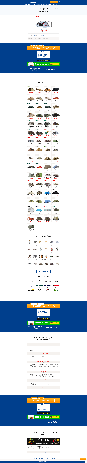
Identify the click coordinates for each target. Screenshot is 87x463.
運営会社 (42, 458)
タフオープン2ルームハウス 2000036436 (46, 245)
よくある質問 (46, 4)
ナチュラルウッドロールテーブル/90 (46, 252)
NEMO (56, 287)
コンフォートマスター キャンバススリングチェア (29, 260)
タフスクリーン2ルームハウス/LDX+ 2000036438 (51, 245)
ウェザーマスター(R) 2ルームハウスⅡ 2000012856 (35, 267)
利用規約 (50, 458)
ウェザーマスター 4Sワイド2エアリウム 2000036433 (29, 252)
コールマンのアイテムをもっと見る (44, 271)
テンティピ (31, 291)
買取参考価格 (42, 4)
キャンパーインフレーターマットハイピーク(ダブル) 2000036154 (35, 245)
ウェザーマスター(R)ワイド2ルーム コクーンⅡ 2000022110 (40, 267)
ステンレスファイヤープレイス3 (35, 259)
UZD (27, 446)
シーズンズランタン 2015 (41, 252)
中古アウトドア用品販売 (54, 4)
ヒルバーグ (39, 287)
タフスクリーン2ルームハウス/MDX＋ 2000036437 (57, 245)
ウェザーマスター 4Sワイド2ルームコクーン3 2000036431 (35, 252)
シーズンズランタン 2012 (46, 259)
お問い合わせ (50, 4)
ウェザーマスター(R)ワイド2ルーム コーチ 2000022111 (52, 267)
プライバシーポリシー (46, 458)
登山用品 (34, 2)
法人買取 (39, 458)
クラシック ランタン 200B (52, 252)
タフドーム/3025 (51, 259)
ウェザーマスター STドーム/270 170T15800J (57, 259)
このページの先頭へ (44, 452)
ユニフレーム (47, 287)
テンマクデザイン (31, 287)
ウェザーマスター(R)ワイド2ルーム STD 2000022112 (57, 267)
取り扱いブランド (35, 4)
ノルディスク (39, 291)
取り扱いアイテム (30, 4)
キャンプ (31, 2)
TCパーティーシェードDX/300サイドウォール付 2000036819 (40, 245)
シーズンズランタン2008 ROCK (41, 259)
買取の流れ (39, 4)
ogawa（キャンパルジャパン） (56, 291)
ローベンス (48, 291)
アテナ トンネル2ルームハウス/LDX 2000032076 (29, 266)
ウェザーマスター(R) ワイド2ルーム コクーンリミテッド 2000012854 (46, 267)
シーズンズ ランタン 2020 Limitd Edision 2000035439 (30, 245)
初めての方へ (26, 4)
